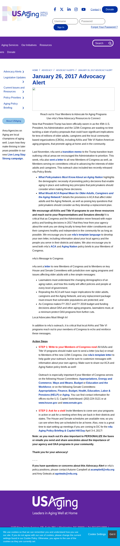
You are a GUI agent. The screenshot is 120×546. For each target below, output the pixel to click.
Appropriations (88, 378)
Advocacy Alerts (65, 70)
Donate (11, 52)
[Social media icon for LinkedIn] (69, 9)
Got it (112, 534)
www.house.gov (48, 402)
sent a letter (56, 159)
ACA (53, 246)
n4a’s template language (86, 234)
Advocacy (47, 70)
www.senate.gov (72, 402)
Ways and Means (63, 382)
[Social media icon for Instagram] (76, 9)
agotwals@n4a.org (66, 473)
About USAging (13, 121)
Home (35, 70)
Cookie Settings (97, 534)
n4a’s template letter (100, 355)
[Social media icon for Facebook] (55, 9)
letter (48, 266)
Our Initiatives (29, 45)
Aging (66, 394)
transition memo (72, 151)
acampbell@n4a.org (102, 469)
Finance (62, 390)
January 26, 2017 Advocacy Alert (95, 70)
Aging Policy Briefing (11, 105)
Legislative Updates (15, 77)
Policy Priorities (12, 97)
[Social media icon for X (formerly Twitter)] (62, 9)
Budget (78, 382)
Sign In (60, 27)
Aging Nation (69, 246)
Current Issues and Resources (14, 89)
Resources (46, 45)
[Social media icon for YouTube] (83, 9)
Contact (95, 9)
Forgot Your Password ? (104, 27)
